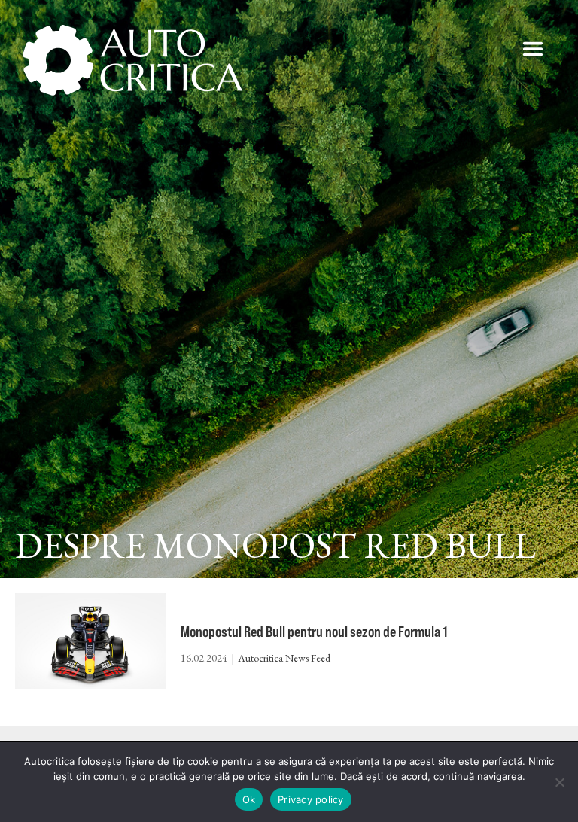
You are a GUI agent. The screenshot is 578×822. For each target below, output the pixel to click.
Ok (249, 799)
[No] (559, 782)
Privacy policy (311, 799)
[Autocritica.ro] (134, 60)
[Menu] (532, 49)
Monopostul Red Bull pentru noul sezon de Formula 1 (314, 631)
